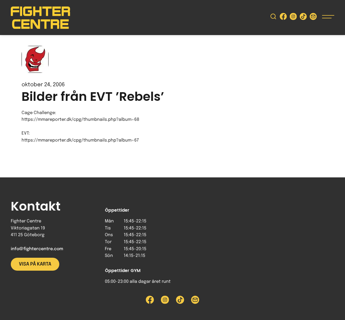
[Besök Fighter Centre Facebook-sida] (283, 17)
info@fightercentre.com (37, 249)
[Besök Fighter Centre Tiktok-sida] (303, 17)
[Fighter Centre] (40, 17)
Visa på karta (35, 264)
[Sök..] (273, 17)
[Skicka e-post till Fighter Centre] (313, 17)
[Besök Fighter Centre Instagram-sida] (293, 17)
